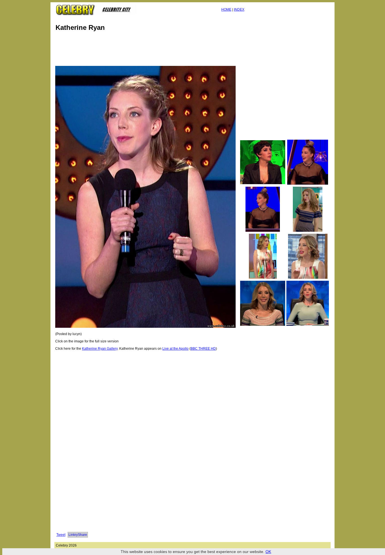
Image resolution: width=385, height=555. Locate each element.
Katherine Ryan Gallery (100, 349)
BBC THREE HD (203, 349)
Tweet (60, 535)
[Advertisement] (157, 50)
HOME (226, 10)
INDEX (239, 10)
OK (268, 551)
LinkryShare (77, 535)
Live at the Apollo (175, 349)
